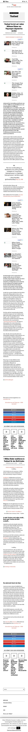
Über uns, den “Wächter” (7, 713)
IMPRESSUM (5, 700)
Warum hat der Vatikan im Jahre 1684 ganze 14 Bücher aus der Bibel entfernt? (6, 665)
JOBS (4, 710)
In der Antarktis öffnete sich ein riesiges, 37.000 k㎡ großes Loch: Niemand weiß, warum (14, 442)
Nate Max (7, 621)
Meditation (6, 477)
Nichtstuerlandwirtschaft (10, 321)
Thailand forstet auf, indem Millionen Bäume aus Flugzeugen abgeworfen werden (14, 27)
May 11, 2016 (19, 179)
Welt (21, 463)
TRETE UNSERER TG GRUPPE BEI (14, 37)
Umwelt (21, 32)
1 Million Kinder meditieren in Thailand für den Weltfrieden (14, 459)
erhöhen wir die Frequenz (9, 554)
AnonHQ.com (6, 399)
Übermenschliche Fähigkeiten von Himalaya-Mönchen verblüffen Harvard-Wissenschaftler (23, 665)
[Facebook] (23, 1)
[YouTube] (25, 1)
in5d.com (14, 621)
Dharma (5, 500)
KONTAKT (5, 706)
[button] (23, 689)
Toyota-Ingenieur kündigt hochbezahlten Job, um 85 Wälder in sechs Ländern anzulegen (22, 442)
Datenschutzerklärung (7, 702)
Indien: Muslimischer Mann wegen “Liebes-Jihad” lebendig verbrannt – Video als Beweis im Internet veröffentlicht (14, 667)
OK (18, 728)
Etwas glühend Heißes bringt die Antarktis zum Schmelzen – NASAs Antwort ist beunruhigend (6, 442)
